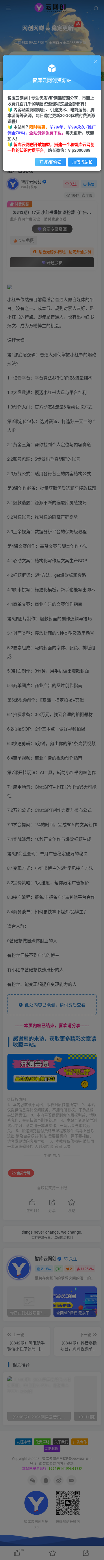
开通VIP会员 (50, 162)
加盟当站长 (82, 162)
